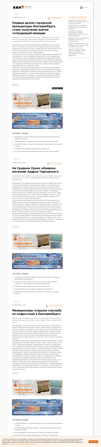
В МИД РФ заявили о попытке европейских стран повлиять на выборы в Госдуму (39, 145)
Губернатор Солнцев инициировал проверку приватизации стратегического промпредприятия (78, 33)
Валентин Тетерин (56, 163)
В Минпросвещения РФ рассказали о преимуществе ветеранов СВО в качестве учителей (38, 428)
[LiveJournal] (62, 88)
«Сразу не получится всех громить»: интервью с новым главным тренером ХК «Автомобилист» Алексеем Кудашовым (36, 282)
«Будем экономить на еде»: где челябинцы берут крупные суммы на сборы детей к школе (78, 45)
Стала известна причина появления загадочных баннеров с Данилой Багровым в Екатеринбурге (37, 278)
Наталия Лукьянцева (56, 305)
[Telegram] (57, 88)
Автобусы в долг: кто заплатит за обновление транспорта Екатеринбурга (78, 40)
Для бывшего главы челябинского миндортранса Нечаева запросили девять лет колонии (37, 137)
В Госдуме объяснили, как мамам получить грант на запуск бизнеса (37, 151)
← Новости (16, 159)
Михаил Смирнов (56, 17)
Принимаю (93, 441)
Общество (15, 84)
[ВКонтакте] (53, 88)
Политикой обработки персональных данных (21, 444)
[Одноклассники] (55, 88)
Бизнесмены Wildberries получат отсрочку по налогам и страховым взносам (37, 292)
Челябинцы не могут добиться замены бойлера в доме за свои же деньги (78, 27)
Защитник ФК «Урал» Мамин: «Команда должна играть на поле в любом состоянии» (78, 22)
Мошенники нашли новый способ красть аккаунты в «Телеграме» (36, 435)
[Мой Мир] (60, 88)
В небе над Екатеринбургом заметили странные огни (32, 148)
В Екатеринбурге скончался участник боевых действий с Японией (36, 141)
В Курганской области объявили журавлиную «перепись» (34, 289)
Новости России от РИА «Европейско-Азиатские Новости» (18, 7)
